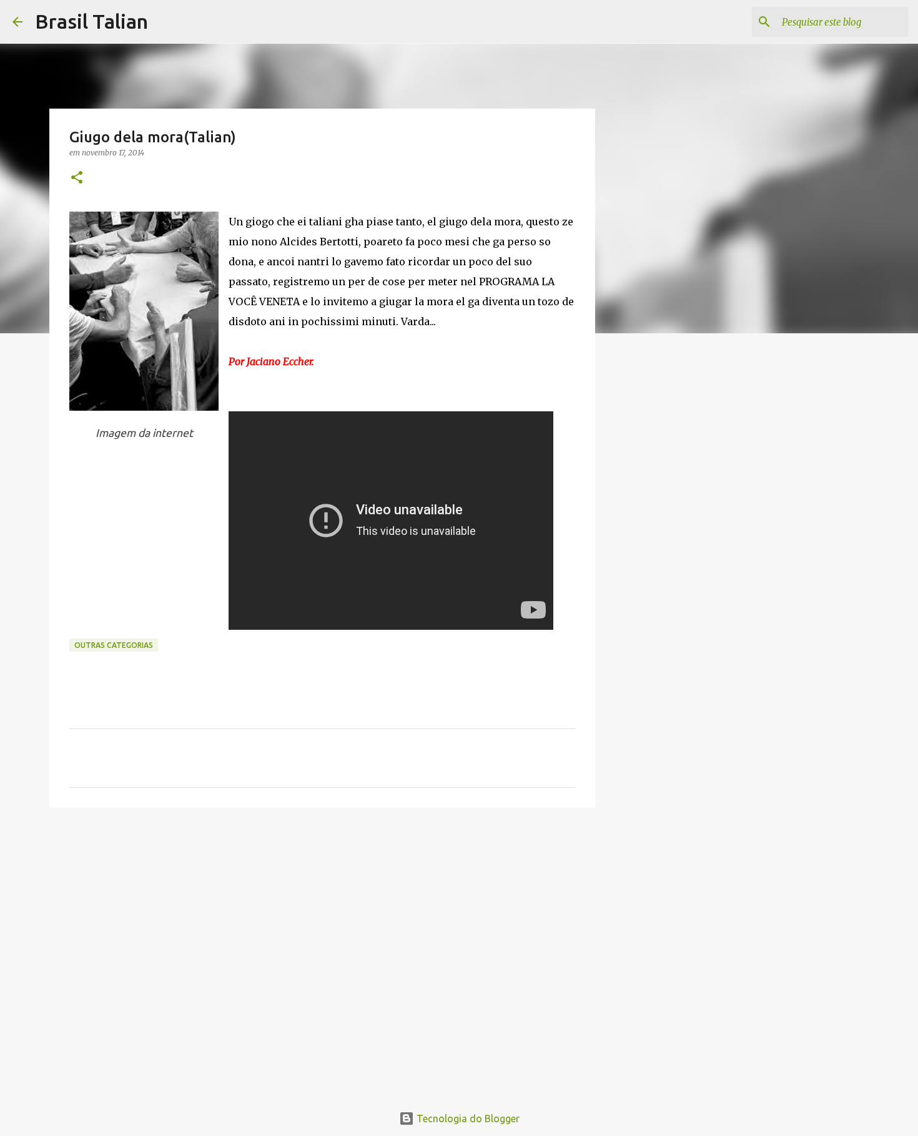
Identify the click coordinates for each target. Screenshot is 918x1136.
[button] (76, 178)
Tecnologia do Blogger (467, 1118)
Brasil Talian (91, 21)
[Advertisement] (322, 913)
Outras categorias (113, 645)
